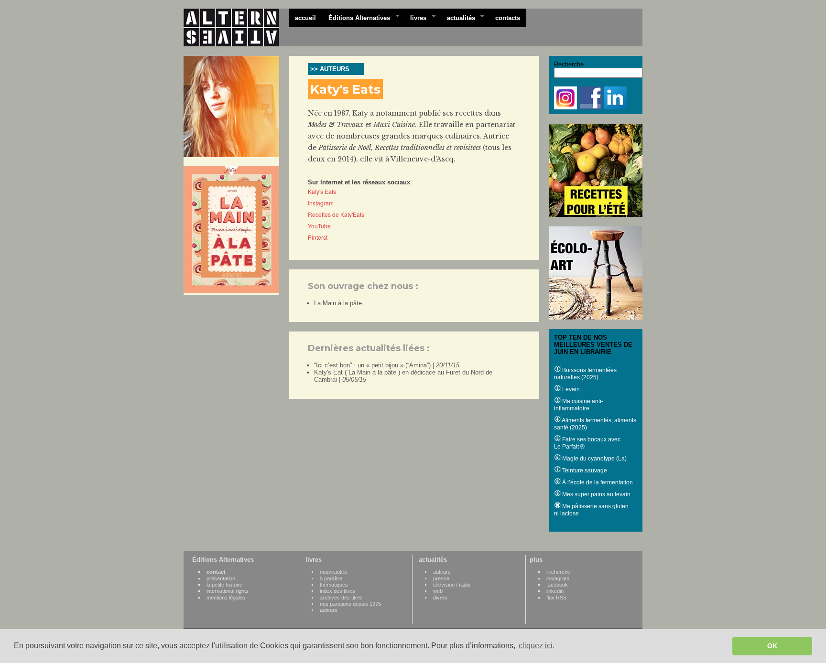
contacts (507, 17)
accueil (305, 17)
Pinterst (317, 237)
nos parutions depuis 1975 (350, 604)
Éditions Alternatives (356, 17)
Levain (570, 389)
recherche (558, 572)
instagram (557, 578)
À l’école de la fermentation (597, 482)
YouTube (319, 226)
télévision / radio (451, 585)
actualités (458, 17)
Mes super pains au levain (595, 494)
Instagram (321, 203)
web (438, 591)
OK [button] (772, 646)
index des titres (337, 591)
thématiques (334, 585)
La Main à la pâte (338, 303)
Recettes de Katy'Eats (336, 214)
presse (441, 578)
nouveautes (333, 572)
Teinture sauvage (584, 470)
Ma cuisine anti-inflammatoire (578, 405)
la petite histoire (224, 585)
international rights (227, 591)
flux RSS (556, 597)
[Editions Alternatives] (236, 28)
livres (415, 17)
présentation (220, 578)
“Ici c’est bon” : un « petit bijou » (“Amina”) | (386, 365)
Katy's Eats (322, 191)
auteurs (328, 610)
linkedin (555, 591)
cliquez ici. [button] (536, 646)
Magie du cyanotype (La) (594, 458)
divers (440, 597)
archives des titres (341, 597)
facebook (557, 585)
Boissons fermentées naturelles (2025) (585, 374)
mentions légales (225, 597)
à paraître (331, 578)
